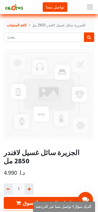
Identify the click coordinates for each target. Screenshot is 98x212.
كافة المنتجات (17, 25)
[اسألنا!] (85, 199)
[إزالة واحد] (8, 189)
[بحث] (89, 37)
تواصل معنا (55, 7)
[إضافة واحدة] (29, 189)
